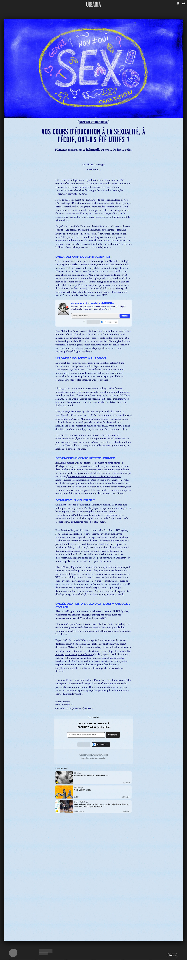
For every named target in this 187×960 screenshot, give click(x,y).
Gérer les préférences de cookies (93, 507)
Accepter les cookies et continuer (93, 502)
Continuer (109, 475)
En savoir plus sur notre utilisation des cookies (93, 510)
